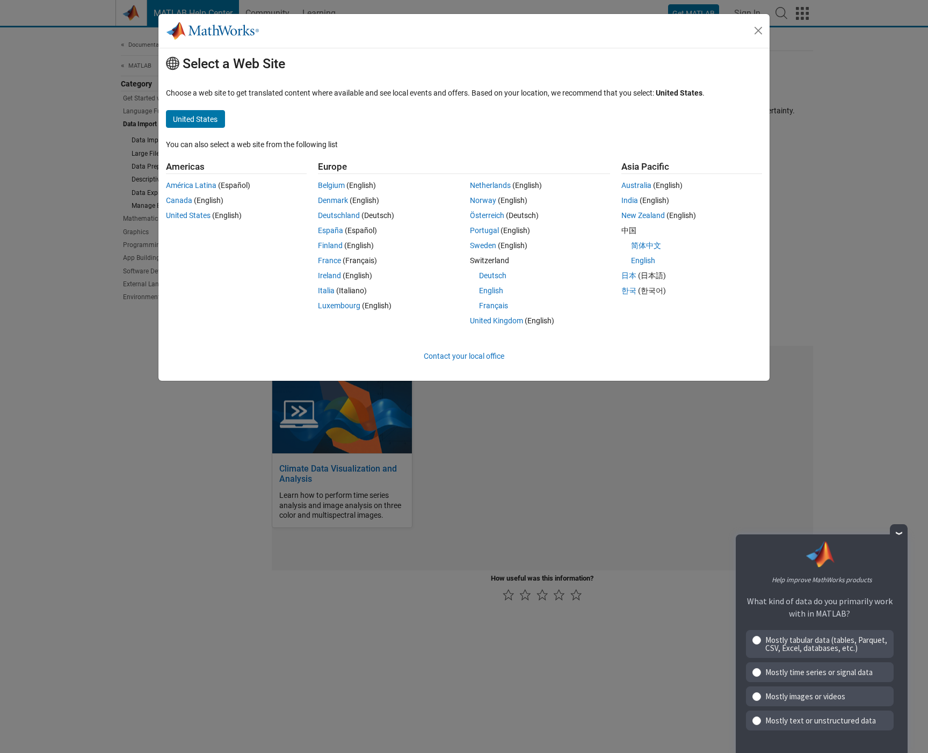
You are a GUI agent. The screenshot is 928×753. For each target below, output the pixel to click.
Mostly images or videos (805, 696)
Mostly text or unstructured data (820, 720)
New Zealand (643, 215)
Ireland (329, 275)
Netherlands (490, 185)
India (629, 200)
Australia (636, 185)
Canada (179, 200)
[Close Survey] (899, 533)
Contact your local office (464, 356)
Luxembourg (339, 305)
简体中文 (646, 245)
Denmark (333, 200)
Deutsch (492, 275)
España (330, 230)
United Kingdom (496, 320)
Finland (330, 245)
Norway (483, 200)
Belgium (331, 185)
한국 (628, 290)
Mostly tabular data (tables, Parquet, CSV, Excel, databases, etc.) (826, 644)
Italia (326, 290)
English (491, 290)
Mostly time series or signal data (819, 672)
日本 (628, 275)
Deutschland (339, 215)
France (329, 260)
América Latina (191, 185)
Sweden (483, 245)
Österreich (487, 215)
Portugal (484, 230)
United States (188, 215)
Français (493, 305)
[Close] (758, 30)
